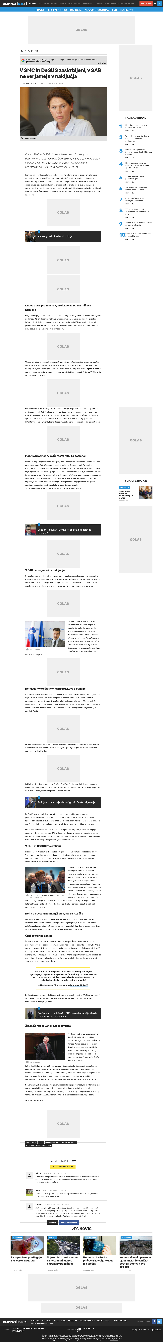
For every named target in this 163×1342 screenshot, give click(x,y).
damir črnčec (31, 1142)
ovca (37, 1190)
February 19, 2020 (79, 985)
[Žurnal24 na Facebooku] (154, 1321)
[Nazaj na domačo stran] (21, 51)
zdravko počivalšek (69, 1142)
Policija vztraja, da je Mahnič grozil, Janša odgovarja (66, 802)
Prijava (52, 1222)
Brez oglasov (146, 3)
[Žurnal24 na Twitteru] (159, 1321)
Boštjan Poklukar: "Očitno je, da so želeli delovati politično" (64, 531)
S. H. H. (34, 83)
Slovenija (31, 51)
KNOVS (41, 1142)
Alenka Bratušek (52, 1142)
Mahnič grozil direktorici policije (55, 236)
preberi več (63, 1167)
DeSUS (49, 1145)
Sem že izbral (101, 63)
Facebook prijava (69, 1222)
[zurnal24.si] (15, 3)
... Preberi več (114, 1340)
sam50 (38, 1204)
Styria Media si (156, 1329)
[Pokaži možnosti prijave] (159, 3)
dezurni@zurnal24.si (34, 1100)
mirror (38, 1173)
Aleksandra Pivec (33, 1145)
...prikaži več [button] (81, 1216)
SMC (43, 1145)
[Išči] (155, 3)
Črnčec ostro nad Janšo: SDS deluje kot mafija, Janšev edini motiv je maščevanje (68, 1015)
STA (27, 83)
